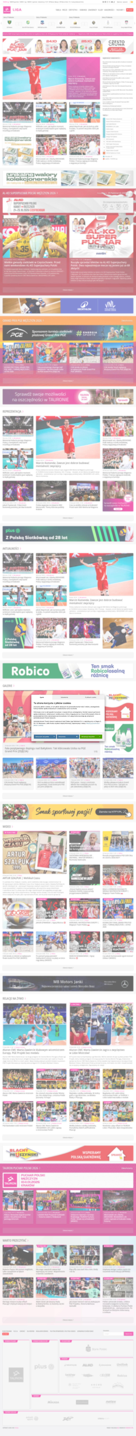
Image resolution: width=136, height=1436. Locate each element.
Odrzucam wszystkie (42, 736)
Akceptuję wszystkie (88, 736)
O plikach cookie (90, 697)
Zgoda (42, 697)
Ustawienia (64, 697)
